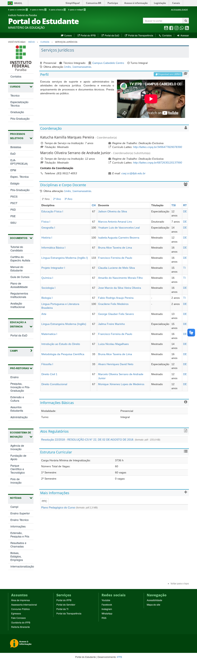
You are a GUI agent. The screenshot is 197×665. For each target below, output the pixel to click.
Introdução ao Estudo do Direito (60, 343)
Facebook (107, 604)
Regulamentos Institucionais (19, 295)
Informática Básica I (53, 247)
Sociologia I (48, 287)
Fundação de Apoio (18, 458)
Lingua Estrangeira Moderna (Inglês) (63, 323)
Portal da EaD (111, 35)
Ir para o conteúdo (17, 9)
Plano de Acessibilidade (19, 285)
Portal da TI (62, 609)
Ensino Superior (20, 513)
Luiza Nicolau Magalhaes (113, 343)
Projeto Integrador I (53, 267)
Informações (18, 526)
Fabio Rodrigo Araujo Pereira (116, 297)
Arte (43, 313)
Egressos (16, 613)
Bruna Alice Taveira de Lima (115, 247)
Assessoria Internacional (24, 604)
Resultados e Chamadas (18, 544)
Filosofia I (47, 364)
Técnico (15, 95)
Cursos (68, 35)
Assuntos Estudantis (20, 409)
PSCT (13, 203)
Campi (14, 507)
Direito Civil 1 (49, 374)
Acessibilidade (154, 600)
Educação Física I (52, 211)
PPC (44, 501)
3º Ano (68, 198)
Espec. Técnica (19, 177)
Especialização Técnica (19, 103)
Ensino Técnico (19, 520)
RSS (104, 617)
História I (46, 237)
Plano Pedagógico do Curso (69, 507)
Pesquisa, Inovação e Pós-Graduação (21, 388)
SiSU (13, 222)
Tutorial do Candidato (16, 248)
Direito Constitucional (54, 384)
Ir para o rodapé (76, 9)
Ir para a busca (57, 9)
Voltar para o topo (179, 583)
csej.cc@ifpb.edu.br (133, 173)
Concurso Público (20, 609)
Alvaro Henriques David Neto (115, 364)
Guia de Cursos (19, 277)
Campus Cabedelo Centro (108, 62)
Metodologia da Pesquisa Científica (62, 354)
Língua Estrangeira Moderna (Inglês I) (64, 257)
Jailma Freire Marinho (111, 323)
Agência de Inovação (20, 448)
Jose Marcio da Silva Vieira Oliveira (119, 287)
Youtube (106, 600)
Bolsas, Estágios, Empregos (16, 556)
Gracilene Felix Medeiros (113, 303)
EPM (13, 170)
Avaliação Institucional (17, 305)
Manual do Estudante (16, 268)
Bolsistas (15, 147)
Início (31, 41)
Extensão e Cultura (18, 399)
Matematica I (49, 333)
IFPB (119, 656)
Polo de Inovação (20, 481)
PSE (13, 216)
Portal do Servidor (65, 604)
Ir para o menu (38, 9)
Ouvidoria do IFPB (20, 622)
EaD (13, 153)
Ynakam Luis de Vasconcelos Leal (119, 227)
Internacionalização (21, 566)
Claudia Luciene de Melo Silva (116, 267)
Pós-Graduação (20, 118)
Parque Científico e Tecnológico (21, 470)
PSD (13, 209)
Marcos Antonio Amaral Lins (115, 221)
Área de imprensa (20, 600)
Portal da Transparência (140, 35)
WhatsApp (107, 613)
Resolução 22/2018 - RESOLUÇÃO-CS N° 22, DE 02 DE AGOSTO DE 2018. (100, 439)
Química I (47, 277)
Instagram (107, 609)
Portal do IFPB (88, 35)
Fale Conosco (18, 617)
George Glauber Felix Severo (116, 313)
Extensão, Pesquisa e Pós (19, 534)
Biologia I (47, 297)
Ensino (18, 377)
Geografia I (48, 227)
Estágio (14, 183)
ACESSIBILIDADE (179, 9)
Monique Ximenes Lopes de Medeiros (121, 384)
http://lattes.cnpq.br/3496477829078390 (157, 147)
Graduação (17, 112)
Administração (21, 417)
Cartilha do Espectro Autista (20, 258)
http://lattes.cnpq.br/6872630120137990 (157, 162)
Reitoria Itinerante (20, 626)
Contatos (166, 35)
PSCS (14, 196)
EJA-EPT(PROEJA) (19, 161)
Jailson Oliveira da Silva (112, 211)
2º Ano (57, 198)
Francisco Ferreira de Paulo (115, 257)
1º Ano (46, 198)
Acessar (184, 35)
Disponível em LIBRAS (169, 74)
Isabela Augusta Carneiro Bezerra (118, 237)
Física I (45, 221)
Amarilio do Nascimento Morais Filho (120, 277)
